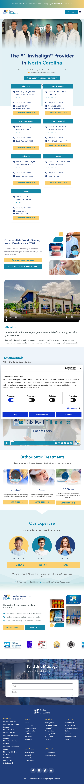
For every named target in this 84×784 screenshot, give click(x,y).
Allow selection (42, 415)
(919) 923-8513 (65, 4)
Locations (69, 719)
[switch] (32, 400)
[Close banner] (80, 368)
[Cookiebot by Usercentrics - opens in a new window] (66, 368)
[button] (80, 12)
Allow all (68, 415)
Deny (15, 415)
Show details (72, 408)
